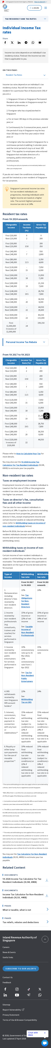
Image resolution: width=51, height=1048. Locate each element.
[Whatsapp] (33, 42)
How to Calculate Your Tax (28, 453)
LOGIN (35, 8)
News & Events (9, 952)
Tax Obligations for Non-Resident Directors (26, 601)
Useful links (8, 957)
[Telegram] (26, 42)
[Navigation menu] (45, 8)
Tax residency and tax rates (20, 19)
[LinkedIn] (19, 42)
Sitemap (6, 1004)
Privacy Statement (11, 1015)
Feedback (7, 982)
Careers (6, 947)
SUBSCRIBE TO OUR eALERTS (20, 968)
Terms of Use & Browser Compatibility (20, 1020)
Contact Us (8, 977)
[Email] (39, 42)
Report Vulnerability (12, 1009)
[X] (12, 42)
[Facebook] (5, 42)
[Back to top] (45, 939)
